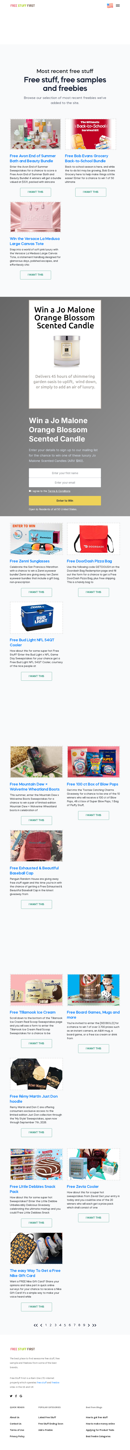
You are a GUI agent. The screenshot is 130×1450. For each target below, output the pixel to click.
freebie (55, 1382)
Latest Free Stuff (47, 1417)
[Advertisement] (65, 22)
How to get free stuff (97, 1417)
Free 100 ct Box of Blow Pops (92, 784)
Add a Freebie (45, 1430)
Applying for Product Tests (100, 1430)
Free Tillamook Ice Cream (32, 1013)
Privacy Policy (17, 1436)
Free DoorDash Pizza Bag (89, 561)
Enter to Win (65, 500)
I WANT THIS (35, 192)
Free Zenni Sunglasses (30, 561)
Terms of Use (17, 1430)
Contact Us (15, 1423)
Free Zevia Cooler (83, 1187)
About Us (14, 1417)
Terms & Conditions (59, 491)
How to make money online (100, 1423)
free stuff (41, 1382)
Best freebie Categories (98, 1436)
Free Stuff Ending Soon (50, 1423)
